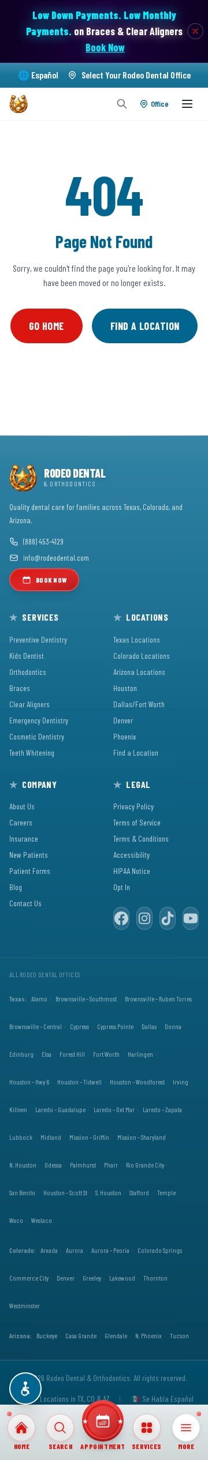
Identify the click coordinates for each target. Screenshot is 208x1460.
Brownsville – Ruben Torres (158, 998)
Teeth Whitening (31, 752)
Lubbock (20, 1137)
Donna (173, 1026)
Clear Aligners (29, 704)
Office (160, 103)
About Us (22, 806)
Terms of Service (137, 822)
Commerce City (29, 1278)
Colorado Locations (141, 655)
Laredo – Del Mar (114, 1109)
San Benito (22, 1192)
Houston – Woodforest (137, 1082)
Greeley (92, 1278)
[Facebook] (121, 918)
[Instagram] (144, 918)
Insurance (23, 838)
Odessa (53, 1165)
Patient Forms (29, 871)
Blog (15, 887)
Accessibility (131, 855)
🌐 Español (38, 74)
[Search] (122, 103)
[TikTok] (167, 918)
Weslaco (41, 1220)
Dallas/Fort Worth (139, 704)
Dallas (149, 1026)
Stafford (139, 1192)
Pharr (111, 1165)
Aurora (74, 1250)
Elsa (46, 1054)
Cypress (79, 1026)
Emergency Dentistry (38, 720)
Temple (166, 1192)
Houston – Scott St (65, 1192)
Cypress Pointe (115, 1026)
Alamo (39, 998)
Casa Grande (80, 1335)
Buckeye (46, 1335)
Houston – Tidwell (79, 1082)
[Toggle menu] (187, 103)
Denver (123, 720)
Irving (180, 1082)
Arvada (49, 1250)
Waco (16, 1220)
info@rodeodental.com (56, 557)
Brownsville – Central (35, 1026)
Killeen (18, 1109)
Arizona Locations (139, 672)
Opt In (121, 887)
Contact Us (25, 903)
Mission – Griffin (89, 1137)
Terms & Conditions (141, 838)
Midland (50, 1137)
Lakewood (122, 1278)
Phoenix (124, 736)
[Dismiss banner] (195, 31)
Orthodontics (27, 672)
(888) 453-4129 (43, 541)
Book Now (105, 47)
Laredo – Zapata (162, 1109)
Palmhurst (83, 1165)
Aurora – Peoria (110, 1250)
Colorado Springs (160, 1250)
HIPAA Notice (131, 871)
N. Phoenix (148, 1335)
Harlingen (140, 1054)
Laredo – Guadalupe (60, 1109)
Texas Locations (136, 639)
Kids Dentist (26, 655)
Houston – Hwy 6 (29, 1082)
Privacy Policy (133, 806)
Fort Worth (106, 1054)
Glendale (116, 1335)
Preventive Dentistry (38, 639)
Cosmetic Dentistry (36, 736)
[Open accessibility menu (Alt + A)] (25, 1388)
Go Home (46, 326)
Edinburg (21, 1054)
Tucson (179, 1335)
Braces (19, 688)
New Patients (28, 855)
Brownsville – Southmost (86, 998)
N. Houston (22, 1165)
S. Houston (108, 1192)
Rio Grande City (145, 1165)
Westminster (24, 1305)
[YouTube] (191, 918)
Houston (125, 688)
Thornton (155, 1278)
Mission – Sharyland (141, 1137)
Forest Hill (72, 1054)
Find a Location (145, 326)
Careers (20, 822)
